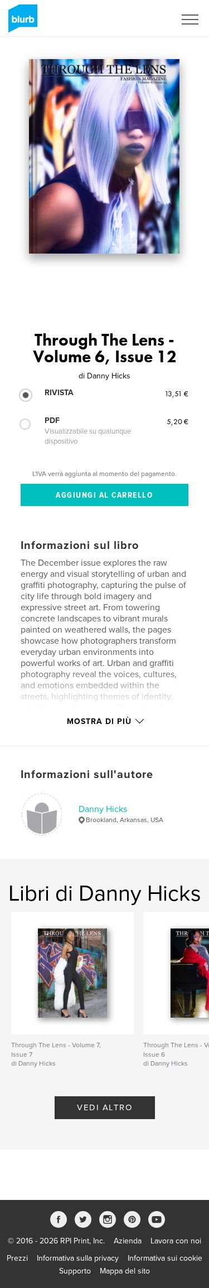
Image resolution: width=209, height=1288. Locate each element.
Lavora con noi (175, 1241)
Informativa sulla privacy (78, 1258)
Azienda (128, 1241)
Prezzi (17, 1258)
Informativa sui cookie (165, 1258)
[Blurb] (21, 22)
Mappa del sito (125, 1271)
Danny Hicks (103, 809)
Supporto (75, 1271)
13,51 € (176, 393)
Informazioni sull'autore (87, 774)
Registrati (144, 19)
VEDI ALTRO (104, 1107)
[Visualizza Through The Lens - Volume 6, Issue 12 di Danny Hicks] (104, 156)
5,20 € (177, 421)
